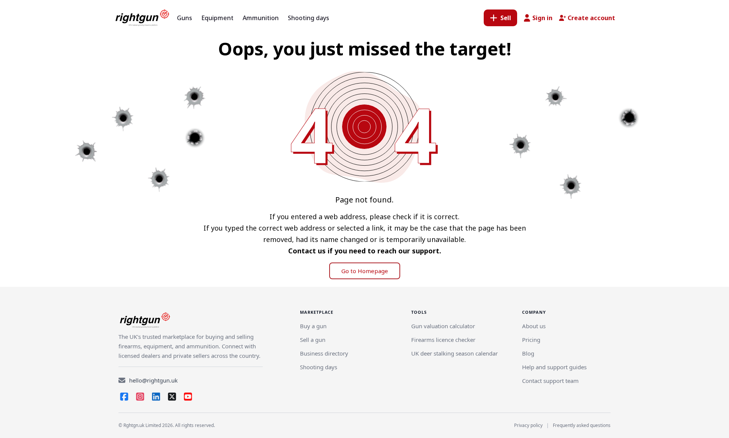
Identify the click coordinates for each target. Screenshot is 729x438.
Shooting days (318, 367)
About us (534, 326)
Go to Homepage (364, 271)
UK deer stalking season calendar (454, 353)
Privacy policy (528, 425)
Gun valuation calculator (443, 326)
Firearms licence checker (443, 339)
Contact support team (550, 380)
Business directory (324, 353)
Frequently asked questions (582, 425)
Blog (528, 353)
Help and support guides (554, 367)
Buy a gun (313, 326)
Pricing (531, 339)
